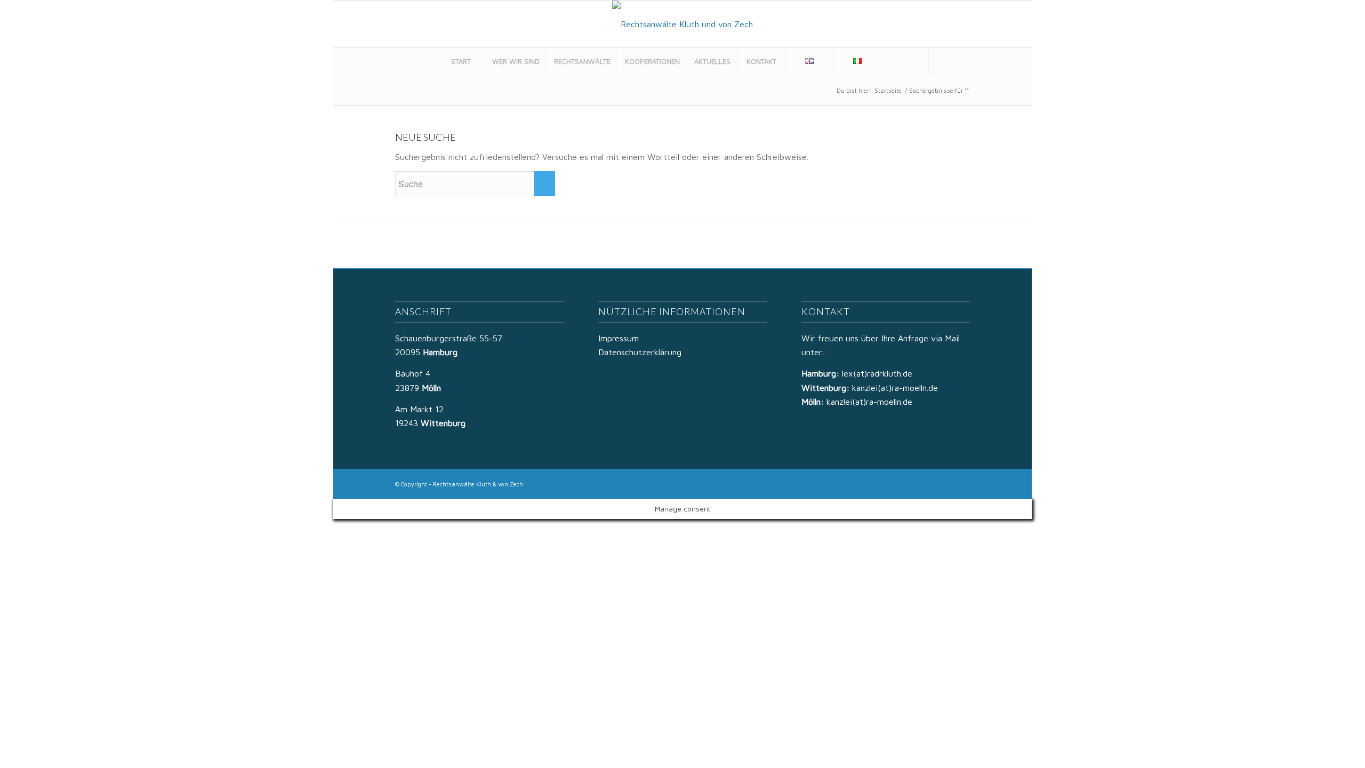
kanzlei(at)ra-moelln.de (895, 388)
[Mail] (1010, 24)
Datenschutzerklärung (639, 352)
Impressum (618, 338)
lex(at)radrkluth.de (878, 373)
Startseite (888, 90)
